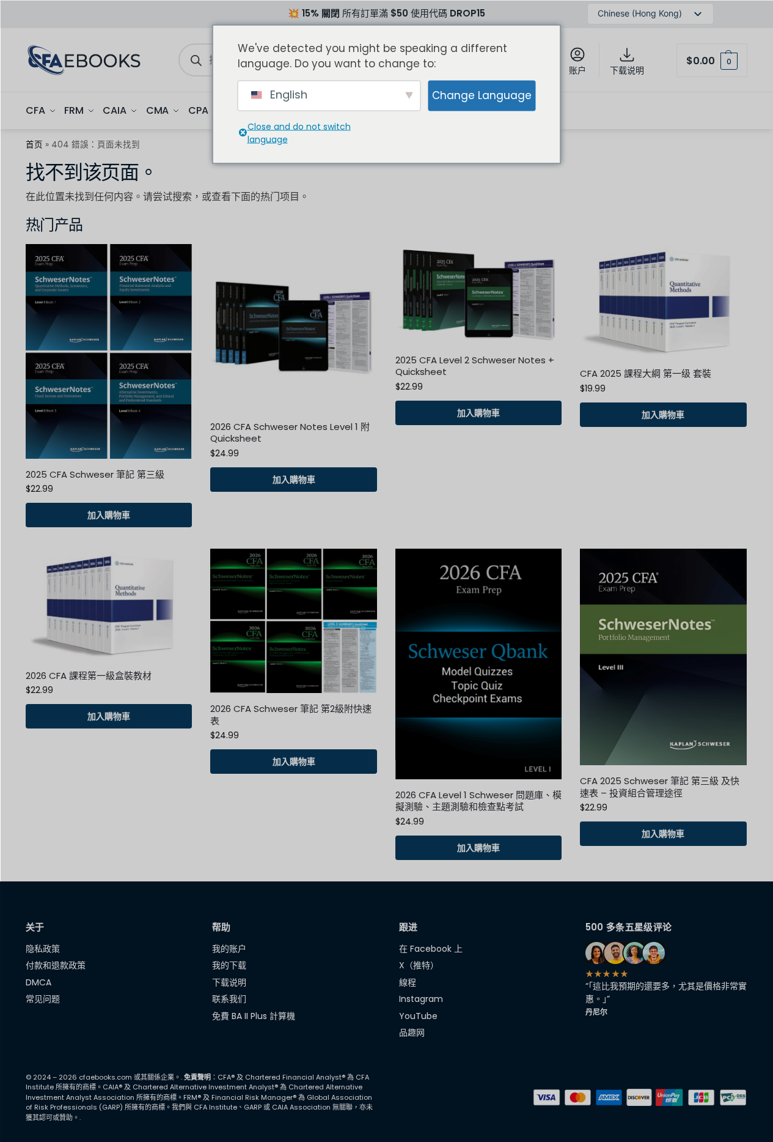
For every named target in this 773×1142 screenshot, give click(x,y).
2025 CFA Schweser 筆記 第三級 (95, 475)
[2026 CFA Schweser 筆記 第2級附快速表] (293, 621)
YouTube (418, 1016)
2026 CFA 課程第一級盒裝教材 (89, 676)
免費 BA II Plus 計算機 (253, 1016)
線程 (407, 982)
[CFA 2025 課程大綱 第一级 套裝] (663, 301)
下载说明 (627, 70)
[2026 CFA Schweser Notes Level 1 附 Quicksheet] (293, 327)
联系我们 (229, 999)
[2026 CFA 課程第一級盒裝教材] (109, 604)
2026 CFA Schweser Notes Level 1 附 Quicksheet (290, 433)
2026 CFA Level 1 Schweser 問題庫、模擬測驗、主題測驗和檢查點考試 (478, 801)
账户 (577, 70)
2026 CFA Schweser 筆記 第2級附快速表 (291, 715)
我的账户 (229, 949)
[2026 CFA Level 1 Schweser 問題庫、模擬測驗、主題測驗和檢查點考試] (478, 664)
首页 (34, 144)
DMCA (38, 982)
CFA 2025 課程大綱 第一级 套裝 (645, 374)
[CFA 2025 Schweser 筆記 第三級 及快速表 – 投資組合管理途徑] (663, 657)
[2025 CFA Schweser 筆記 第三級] (109, 351)
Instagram (421, 999)
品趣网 (412, 1032)
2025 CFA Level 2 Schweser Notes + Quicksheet (474, 366)
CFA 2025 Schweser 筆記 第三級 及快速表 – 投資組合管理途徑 (659, 787)
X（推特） (419, 965)
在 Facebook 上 (431, 949)
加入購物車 (108, 515)
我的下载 (229, 965)
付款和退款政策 (56, 965)
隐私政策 (43, 949)
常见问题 (43, 999)
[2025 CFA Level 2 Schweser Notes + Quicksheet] (478, 294)
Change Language (482, 94)
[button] (711, 60)
